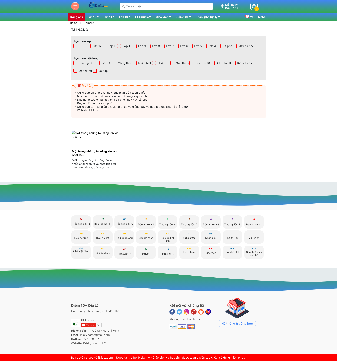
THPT (82, 46)
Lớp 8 (155, 46)
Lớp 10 (123, 17)
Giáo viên (162, 17)
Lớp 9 (141, 46)
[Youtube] (194, 312)
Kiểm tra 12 (244, 63)
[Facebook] (172, 312)
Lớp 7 (169, 46)
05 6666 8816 (91, 339)
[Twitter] (179, 312)
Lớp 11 (107, 17)
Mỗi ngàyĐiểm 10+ (231, 6)
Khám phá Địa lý (206, 17)
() (258, 17)
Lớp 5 (197, 46)
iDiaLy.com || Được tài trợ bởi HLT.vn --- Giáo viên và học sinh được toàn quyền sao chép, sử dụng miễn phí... (171, 357)
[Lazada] (208, 312)
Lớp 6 (183, 46)
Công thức (124, 63)
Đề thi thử (85, 71)
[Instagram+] (186, 312)
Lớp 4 (212, 46)
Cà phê (227, 46)
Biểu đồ (106, 63)
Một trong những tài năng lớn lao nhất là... (94, 153)
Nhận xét (163, 63)
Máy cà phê (245, 46)
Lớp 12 (91, 17)
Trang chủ (76, 17)
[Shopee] (201, 312)
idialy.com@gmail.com (95, 335)
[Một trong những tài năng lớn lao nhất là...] (95, 135)
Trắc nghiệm (86, 63)
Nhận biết (144, 63)
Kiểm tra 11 (223, 63)
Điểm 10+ (182, 17)
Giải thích (182, 63)
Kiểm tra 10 (202, 63)
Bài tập (93, 71)
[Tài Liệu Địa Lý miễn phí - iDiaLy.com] (98, 6)
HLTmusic (142, 17)
